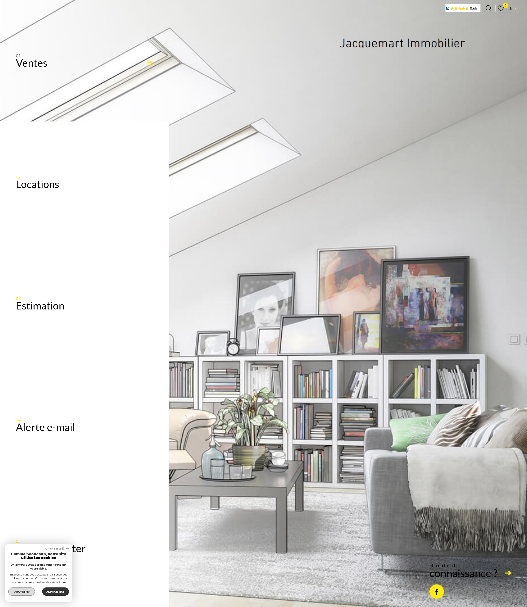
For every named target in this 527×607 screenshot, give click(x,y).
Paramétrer (21, 591)
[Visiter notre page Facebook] (436, 591)
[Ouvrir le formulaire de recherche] (488, 8)
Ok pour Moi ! (55, 591)
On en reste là (55, 548)
